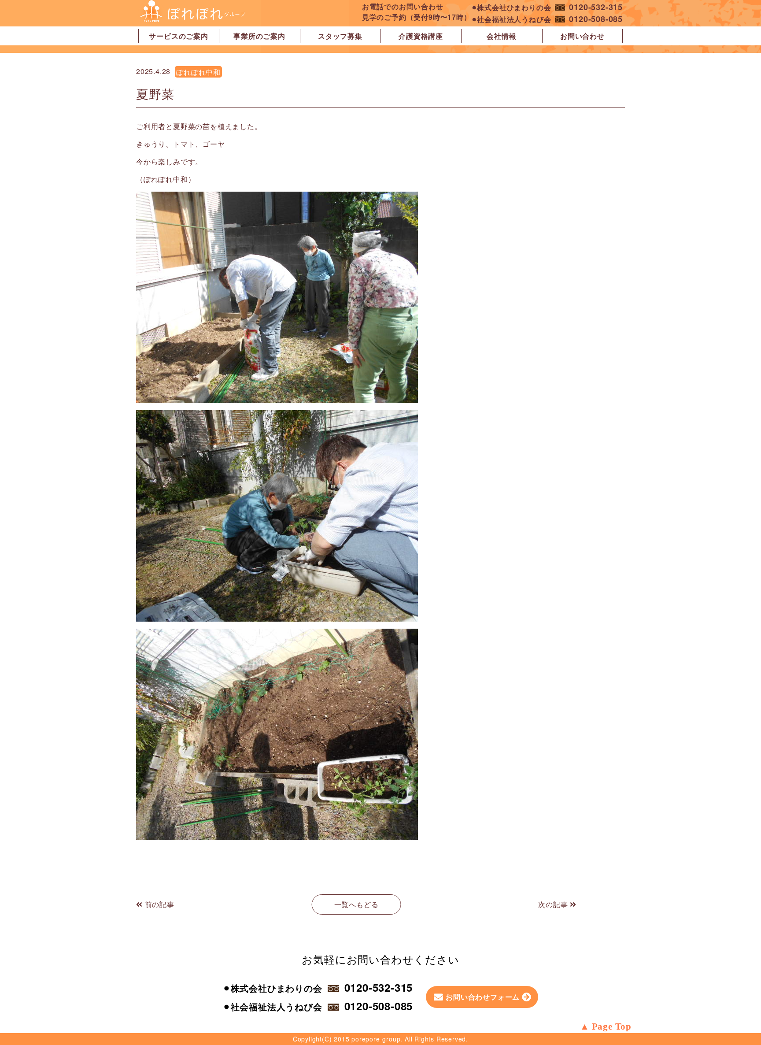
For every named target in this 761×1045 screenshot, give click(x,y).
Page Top (612, 1026)
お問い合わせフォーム (483, 997)
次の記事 (554, 904)
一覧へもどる (356, 904)
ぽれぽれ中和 (198, 72)
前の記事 (158, 904)
